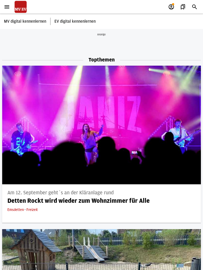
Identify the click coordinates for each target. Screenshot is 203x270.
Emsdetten (16, 210)
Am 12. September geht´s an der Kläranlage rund (60, 192)
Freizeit (32, 210)
